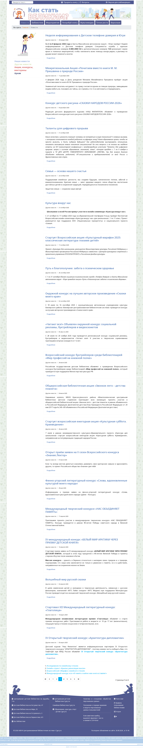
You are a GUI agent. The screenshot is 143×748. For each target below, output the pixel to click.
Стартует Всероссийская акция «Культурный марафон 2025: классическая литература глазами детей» (83, 239)
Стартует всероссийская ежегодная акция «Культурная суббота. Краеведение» (86, 423)
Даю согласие (71, 747)
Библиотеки (37, 22)
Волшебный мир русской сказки (65, 579)
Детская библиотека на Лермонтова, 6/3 (28, 717)
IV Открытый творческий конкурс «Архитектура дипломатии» (84, 638)
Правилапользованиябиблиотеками (119, 705)
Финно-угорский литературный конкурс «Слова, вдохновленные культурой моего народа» (86, 482)
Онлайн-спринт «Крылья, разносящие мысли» (66, 668)
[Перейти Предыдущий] (49, 679)
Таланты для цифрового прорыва (66, 128)
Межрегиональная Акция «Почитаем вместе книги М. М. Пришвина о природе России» (81, 69)
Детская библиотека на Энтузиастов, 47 (28, 705)
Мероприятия (52, 22)
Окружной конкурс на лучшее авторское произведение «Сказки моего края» (85, 295)
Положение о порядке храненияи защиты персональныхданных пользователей (94, 707)
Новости (25, 22)
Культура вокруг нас (58, 203)
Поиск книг (119, 699)
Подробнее (51, 58)
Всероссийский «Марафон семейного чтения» (66, 671)
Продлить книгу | (71, 2)
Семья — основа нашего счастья (65, 171)
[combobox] (22, 2)
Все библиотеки (19, 721)
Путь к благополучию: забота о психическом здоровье (79, 268)
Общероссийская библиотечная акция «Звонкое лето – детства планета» (85, 387)
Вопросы (85, 2)
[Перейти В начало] (45, 679)
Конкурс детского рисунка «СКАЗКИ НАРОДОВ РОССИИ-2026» (83, 103)
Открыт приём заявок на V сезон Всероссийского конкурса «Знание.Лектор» (82, 453)
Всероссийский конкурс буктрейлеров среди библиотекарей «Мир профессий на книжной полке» (83, 356)
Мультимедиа (86, 22)
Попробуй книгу (70, 22)
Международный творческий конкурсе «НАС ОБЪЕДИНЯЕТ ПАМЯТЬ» (82, 510)
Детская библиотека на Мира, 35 (26, 709)
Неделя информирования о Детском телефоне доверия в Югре (85, 35)
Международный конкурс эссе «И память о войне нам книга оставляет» (77, 673)
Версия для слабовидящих (119, 2)
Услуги (118, 712)
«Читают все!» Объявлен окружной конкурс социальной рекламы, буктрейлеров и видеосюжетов (80, 325)
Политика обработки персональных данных (71, 744)
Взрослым (115, 22)
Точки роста (102, 22)
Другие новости (22, 64)
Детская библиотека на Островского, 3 (28, 713)
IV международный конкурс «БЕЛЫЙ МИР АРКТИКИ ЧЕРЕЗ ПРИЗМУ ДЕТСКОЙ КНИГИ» (81, 541)
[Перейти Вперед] (74, 679)
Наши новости (22, 61)
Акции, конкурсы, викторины (23, 69)
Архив (17, 73)
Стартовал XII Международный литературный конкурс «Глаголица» (80, 608)
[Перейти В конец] (78, 679)
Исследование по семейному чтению (62, 666)
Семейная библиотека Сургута (64, 705)
